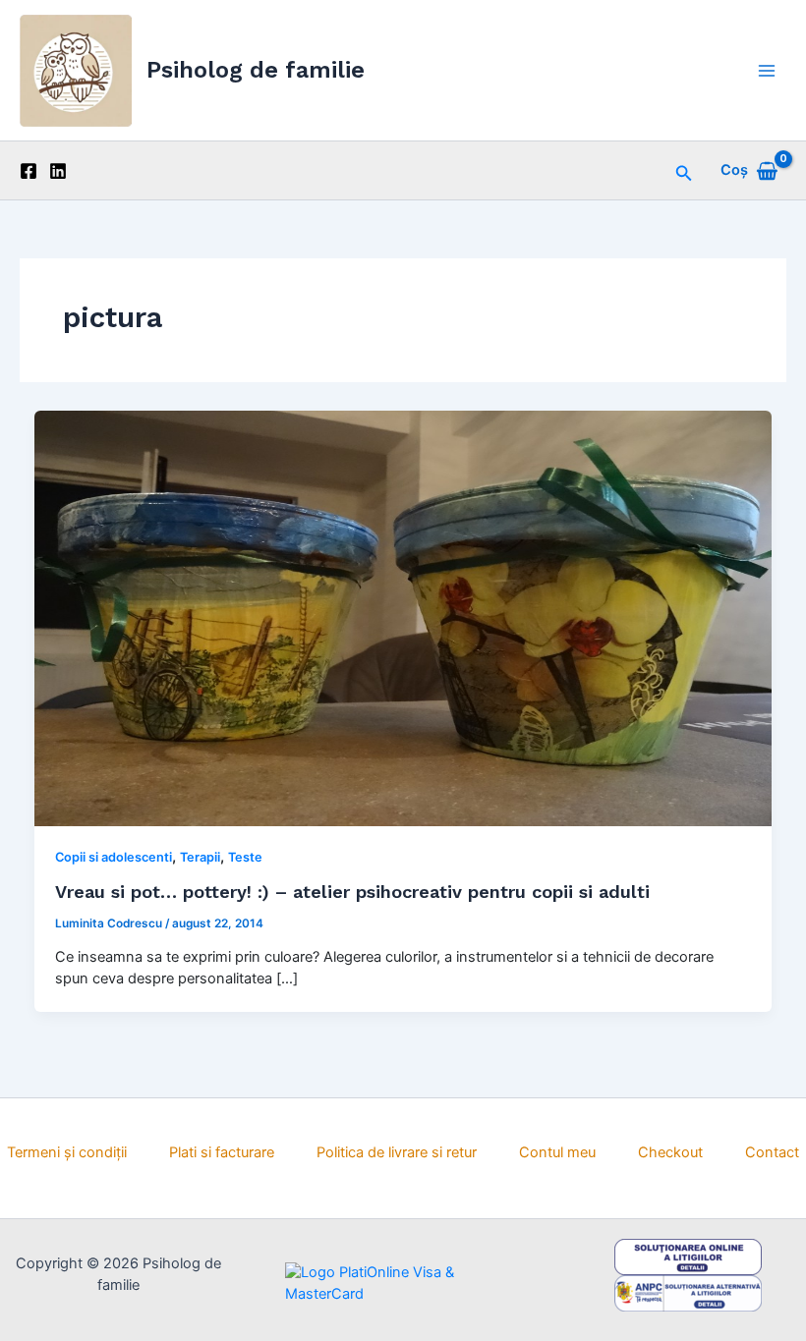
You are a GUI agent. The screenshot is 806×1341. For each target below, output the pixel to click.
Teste (245, 857)
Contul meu (557, 1152)
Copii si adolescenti (113, 857)
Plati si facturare (221, 1152)
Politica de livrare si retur (397, 1152)
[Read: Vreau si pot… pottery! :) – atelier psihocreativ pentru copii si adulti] (403, 617)
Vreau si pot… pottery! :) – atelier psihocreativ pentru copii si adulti (352, 891)
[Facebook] (28, 171)
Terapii (200, 857)
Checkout (670, 1152)
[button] (684, 170)
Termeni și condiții (67, 1152)
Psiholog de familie (255, 70)
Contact (772, 1152)
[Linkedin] (58, 171)
